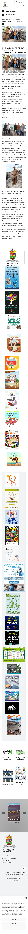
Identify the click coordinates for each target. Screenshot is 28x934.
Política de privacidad (15, 931)
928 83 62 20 (8, 862)
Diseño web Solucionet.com (14, 878)
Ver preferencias (14, 928)
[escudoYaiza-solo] (5, 2)
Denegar (14, 923)
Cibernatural (14, 880)
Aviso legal (23, 931)
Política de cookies (7, 931)
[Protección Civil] (14, 716)
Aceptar (14, 919)
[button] (25, 898)
